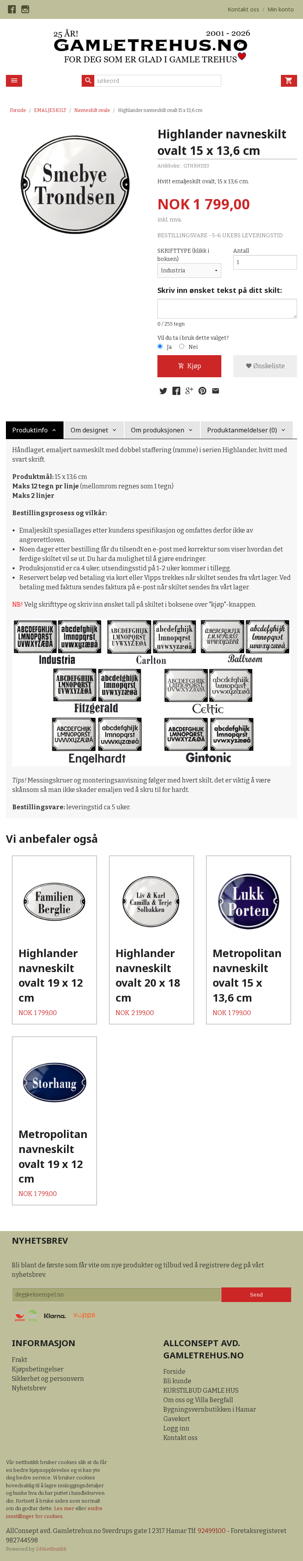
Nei (193, 347)
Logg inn (176, 1428)
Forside (18, 110)
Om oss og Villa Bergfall (198, 1400)
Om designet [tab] (89, 430)
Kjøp (194, 366)
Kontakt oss (180, 1438)
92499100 (212, 1531)
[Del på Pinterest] (202, 391)
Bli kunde (177, 1381)
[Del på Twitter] (163, 391)
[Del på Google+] (189, 391)
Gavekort (176, 1419)
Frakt (19, 1360)
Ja (169, 347)
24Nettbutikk (51, 1549)
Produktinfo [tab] (30, 430)
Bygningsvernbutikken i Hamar (209, 1409)
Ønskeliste (268, 366)
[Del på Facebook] (176, 391)
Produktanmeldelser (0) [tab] (242, 430)
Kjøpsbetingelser (38, 1369)
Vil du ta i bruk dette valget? (193, 338)
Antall (241, 251)
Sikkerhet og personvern (48, 1378)
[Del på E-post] (215, 391)
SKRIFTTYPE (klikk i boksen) (183, 255)
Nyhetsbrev (29, 1388)
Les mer (64, 1508)
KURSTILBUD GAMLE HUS (201, 1390)
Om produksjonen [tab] (157, 430)
